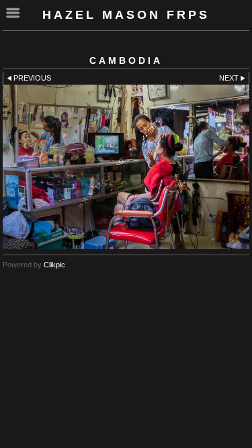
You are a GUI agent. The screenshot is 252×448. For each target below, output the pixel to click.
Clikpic (54, 265)
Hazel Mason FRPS (126, 14)
